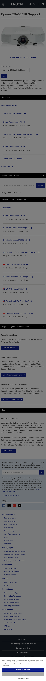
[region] (23, 669)
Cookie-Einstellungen (23, 678)
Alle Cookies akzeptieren (23, 669)
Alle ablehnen (23, 674)
